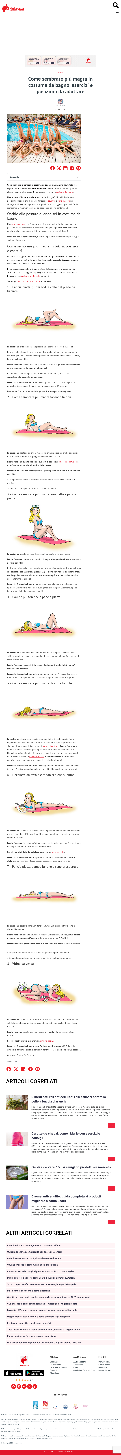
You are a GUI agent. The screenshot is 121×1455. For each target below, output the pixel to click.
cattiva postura (18, 224)
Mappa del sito (104, 1370)
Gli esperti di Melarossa (59, 1367)
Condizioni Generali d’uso (84, 1370)
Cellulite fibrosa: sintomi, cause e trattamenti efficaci (34, 1245)
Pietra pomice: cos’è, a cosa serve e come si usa (31, 1336)
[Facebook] (13, 1386)
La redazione (55, 1365)
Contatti (53, 1370)
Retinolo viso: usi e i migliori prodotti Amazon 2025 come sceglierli (41, 1271)
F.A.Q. (75, 1367)
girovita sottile (47, 1040)
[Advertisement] (60, 33)
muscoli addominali (67, 461)
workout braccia (36, 756)
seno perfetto (58, 852)
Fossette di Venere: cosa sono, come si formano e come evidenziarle (42, 1310)
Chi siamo (54, 1362)
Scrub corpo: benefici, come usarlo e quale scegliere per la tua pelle (41, 1284)
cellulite (51, 200)
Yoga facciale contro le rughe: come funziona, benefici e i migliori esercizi (44, 1329)
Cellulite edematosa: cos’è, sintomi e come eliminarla (34, 1258)
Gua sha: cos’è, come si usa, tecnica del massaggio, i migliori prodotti (42, 1304)
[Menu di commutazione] (117, 12)
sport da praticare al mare (28, 281)
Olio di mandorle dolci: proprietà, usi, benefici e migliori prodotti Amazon (44, 1342)
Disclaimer (54, 1373)
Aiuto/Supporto (79, 1362)
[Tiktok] (34, 1386)
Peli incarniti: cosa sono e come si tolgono (28, 1290)
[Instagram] (19, 1386)
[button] (52, 168)
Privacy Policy (104, 1362)
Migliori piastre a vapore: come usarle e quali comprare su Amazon (41, 1278)
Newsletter (102, 1367)
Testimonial (78, 1365)
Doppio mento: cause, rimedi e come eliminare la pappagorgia (38, 1316)
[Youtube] (24, 1386)
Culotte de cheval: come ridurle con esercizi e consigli (34, 1252)
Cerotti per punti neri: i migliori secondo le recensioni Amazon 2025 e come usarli (48, 1297)
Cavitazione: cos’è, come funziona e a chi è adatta (32, 1265)
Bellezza (60, 72)
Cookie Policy (104, 1365)
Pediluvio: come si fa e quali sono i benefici (29, 1323)
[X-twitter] (29, 1386)
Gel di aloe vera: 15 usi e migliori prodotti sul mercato (71, 1167)
